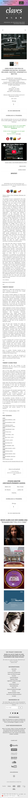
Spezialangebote (14, 677)
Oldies (14, 682)
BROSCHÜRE (22, 166)
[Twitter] (13, 713)
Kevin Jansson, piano (8, 425)
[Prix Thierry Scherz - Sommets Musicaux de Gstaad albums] (11, 138)
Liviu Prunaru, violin (8, 459)
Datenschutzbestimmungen (14, 689)
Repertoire (24, 79)
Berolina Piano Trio (7, 442)
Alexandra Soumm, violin (9, 448)
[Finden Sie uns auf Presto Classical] (14, 753)
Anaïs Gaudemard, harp (9, 429)
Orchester (18, 79)
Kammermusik (12, 79)
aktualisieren (4, 185)
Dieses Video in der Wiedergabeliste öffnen (16, 162)
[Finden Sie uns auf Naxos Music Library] (14, 757)
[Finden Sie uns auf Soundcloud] (14, 762)
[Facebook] (10, 713)
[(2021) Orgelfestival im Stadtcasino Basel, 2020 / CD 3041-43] (14, 556)
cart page (18, 133)
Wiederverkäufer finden (14, 692)
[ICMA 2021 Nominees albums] (18, 138)
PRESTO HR (8, 486)
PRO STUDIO (20, 486)
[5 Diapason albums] (7, 138)
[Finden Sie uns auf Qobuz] (14, 749)
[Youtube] (17, 713)
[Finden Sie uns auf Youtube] (14, 766)
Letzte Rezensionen (14, 684)
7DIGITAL (14, 492)
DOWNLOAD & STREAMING (14, 115)
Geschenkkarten (14, 686)
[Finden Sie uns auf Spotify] (14, 745)
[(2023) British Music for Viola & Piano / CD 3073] (14, 535)
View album (21, 3)
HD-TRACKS (8, 489)
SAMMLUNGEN (22, 169)
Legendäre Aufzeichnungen (14, 680)
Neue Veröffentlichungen (14, 674)
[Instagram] (15, 713)
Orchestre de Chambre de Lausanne (17, 83)
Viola (18, 80)
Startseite (14, 669)
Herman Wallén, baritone (9, 456)
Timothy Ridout (18, 78)
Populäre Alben (14, 679)
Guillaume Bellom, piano (9, 426)
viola (6, 243)
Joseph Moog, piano (8, 451)
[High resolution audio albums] (14, 138)
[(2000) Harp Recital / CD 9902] (14, 622)
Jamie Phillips (16, 85)
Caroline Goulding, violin (9, 422)
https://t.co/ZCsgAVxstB (14, 469)
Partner (14, 691)
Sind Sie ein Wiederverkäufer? (13, 694)
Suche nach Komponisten (14, 672)
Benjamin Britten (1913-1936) (14, 522)
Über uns (14, 687)
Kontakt (14, 696)
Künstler (14, 675)
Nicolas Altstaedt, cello (8, 445)
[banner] (14, 11)
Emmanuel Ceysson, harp (9, 453)
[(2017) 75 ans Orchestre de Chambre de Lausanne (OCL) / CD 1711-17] (14, 578)
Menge (14, 101)
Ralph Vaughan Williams (18, 82)
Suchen (14, 670)
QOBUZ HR (20, 489)
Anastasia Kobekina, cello (9, 419)
